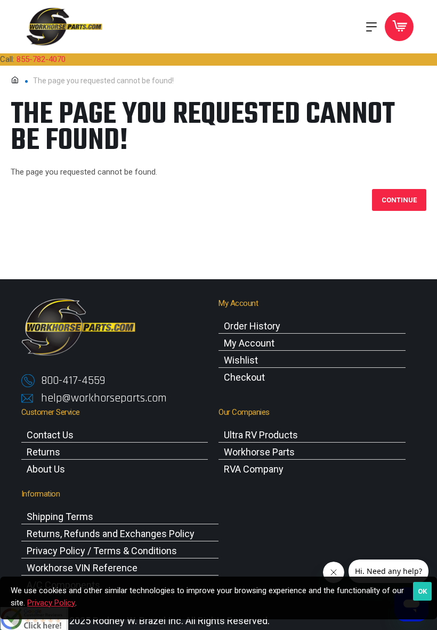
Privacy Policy (51, 603)
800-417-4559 (73, 380)
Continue (399, 200)
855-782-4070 (41, 59)
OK (422, 591)
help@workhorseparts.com (104, 398)
